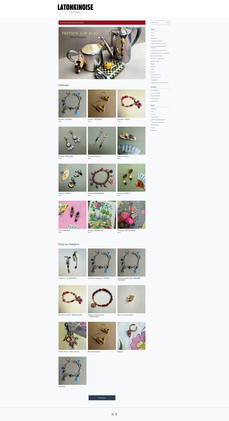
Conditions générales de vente (158, 119)
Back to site (153, 130)
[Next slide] (143, 52)
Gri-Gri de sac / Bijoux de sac (157, 58)
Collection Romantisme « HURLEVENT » (160, 53)
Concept (153, 114)
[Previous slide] (61, 52)
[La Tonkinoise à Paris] (75, 8)
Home (152, 33)
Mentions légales (155, 125)
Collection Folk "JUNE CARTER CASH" (160, 82)
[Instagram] (112, 414)
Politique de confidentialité (157, 122)
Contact (153, 127)
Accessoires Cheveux (156, 74)
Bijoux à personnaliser (156, 55)
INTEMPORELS (154, 80)
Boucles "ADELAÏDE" (155, 95)
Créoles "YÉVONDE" (155, 93)
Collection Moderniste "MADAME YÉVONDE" (158, 47)
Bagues (152, 64)
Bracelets (153, 66)
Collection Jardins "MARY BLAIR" (158, 50)
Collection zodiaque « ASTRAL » (158, 43)
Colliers (152, 69)
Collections (153, 109)
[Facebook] (116, 414)
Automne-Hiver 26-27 (156, 77)
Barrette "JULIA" (154, 101)
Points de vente (154, 117)
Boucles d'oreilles (155, 61)
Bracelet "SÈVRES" (155, 90)
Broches (153, 72)
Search (152, 35)
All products (102, 398)
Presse (152, 111)
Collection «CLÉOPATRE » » (157, 41)
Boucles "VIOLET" (155, 98)
